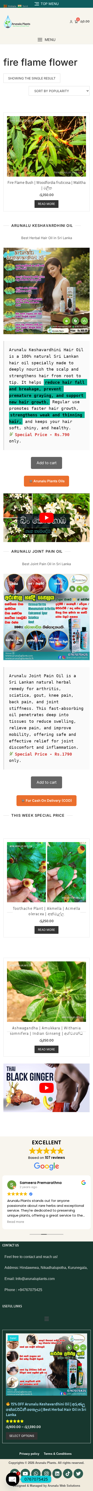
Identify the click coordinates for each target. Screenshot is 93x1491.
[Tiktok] (67, 1473)
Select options (21, 1436)
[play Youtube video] (46, 517)
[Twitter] (78, 1473)
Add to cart (47, 463)
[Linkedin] (57, 1473)
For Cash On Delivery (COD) (48, 800)
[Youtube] (25, 1473)
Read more (46, 204)
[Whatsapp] (36, 1473)
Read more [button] (15, 1222)
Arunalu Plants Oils (49, 481)
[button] (46, 40)
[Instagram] (46, 1473)
